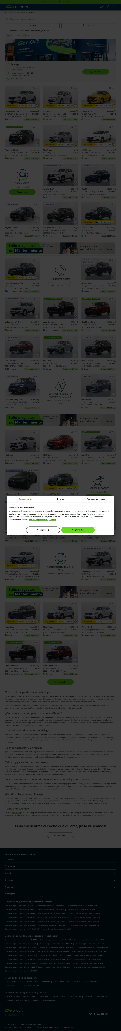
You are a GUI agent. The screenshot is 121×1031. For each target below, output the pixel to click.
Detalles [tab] (60, 499)
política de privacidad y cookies (42, 520)
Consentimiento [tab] (25, 499)
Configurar (41, 530)
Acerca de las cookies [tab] (96, 499)
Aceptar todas (78, 530)
